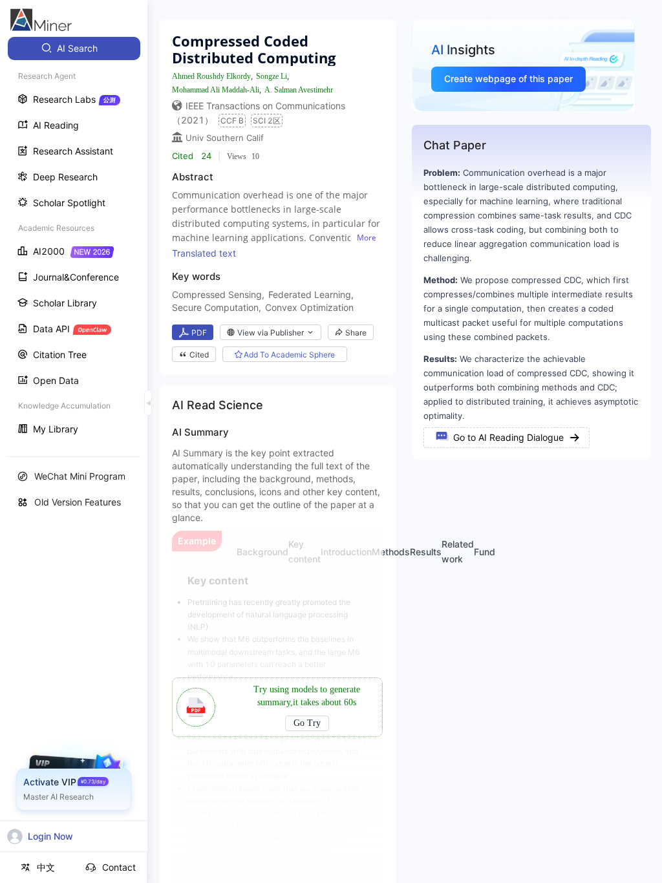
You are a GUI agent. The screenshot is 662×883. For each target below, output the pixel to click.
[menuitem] (74, 48)
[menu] (74, 240)
